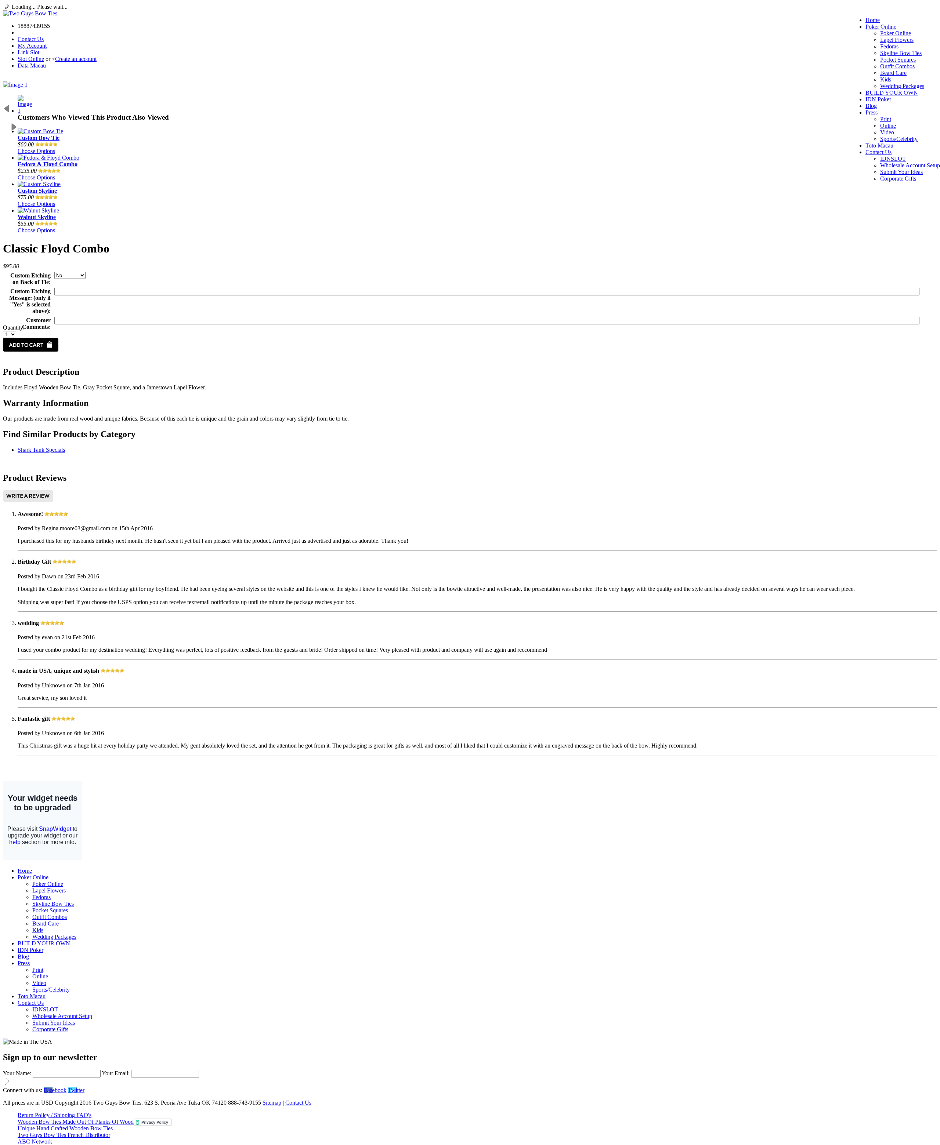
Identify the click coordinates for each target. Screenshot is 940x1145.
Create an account (76, 59)
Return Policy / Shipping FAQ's (54, 1115)
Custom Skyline (37, 191)
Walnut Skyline (37, 217)
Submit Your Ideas (901, 172)
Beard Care (893, 73)
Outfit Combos (897, 66)
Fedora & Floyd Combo (47, 164)
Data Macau (32, 65)
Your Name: (17, 1073)
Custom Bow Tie (38, 138)
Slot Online (31, 59)
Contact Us (31, 39)
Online (888, 126)
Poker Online (895, 33)
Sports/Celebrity (899, 139)
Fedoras (889, 46)
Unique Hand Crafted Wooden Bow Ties (65, 1128)
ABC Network (35, 1141)
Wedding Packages (902, 86)
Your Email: (116, 1073)
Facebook (55, 1090)
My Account (32, 46)
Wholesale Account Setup (910, 165)
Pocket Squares (898, 60)
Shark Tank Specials (41, 450)
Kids (885, 79)
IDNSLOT (893, 159)
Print (885, 119)
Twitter (76, 1090)
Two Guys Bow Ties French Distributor (64, 1135)
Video (887, 132)
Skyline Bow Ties (901, 53)
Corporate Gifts (898, 178)
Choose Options (36, 151)
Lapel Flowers (897, 40)
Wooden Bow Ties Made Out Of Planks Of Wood (76, 1122)
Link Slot (28, 52)
